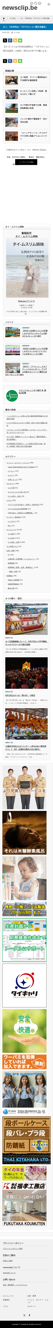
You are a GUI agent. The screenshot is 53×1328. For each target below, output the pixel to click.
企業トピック (13, 479)
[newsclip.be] (19, 7)
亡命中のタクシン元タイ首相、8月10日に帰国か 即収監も (16, 151)
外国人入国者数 (13, 580)
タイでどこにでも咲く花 (17, 492)
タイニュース (11, 530)
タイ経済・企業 (13, 542)
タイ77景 (11, 488)
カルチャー (11, 483)
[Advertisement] (26, 194)
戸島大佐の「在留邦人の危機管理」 (21, 513)
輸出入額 (11, 588)
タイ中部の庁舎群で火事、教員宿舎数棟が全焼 (33, 106)
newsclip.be (25, 1324)
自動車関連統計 (13, 584)
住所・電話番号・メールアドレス (15, 1285)
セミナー (11, 475)
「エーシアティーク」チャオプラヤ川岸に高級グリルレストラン (33, 136)
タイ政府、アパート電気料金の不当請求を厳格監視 (33, 78)
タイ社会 (17, 32)
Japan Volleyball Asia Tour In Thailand (21, 467)
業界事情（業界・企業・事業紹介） (21, 567)
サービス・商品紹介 (14, 517)
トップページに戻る (26, 162)
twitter (35, 3)
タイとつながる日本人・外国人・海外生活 (23, 504)
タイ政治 (11, 534)
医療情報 (11, 563)
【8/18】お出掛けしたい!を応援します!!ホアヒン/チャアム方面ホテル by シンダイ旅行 (35, 333)
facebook (39, 3)
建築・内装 (13, 571)
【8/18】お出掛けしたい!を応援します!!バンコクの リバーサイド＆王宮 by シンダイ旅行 (35, 351)
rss (31, 3)
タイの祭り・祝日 (14, 496)
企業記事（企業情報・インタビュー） (21, 559)
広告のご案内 (8, 1261)
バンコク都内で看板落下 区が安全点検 (33, 120)
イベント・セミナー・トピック (18, 463)
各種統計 (10, 576)
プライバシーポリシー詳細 (12, 1248)
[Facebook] (29, 1315)
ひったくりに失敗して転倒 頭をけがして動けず (33, 92)
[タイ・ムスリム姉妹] (27, 296)
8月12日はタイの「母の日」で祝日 (20, 695)
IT (8, 555)
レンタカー (12, 521)
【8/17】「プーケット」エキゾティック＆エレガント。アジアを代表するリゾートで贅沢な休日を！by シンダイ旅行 (26, 371)
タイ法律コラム (12, 546)
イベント (11, 471)
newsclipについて (9, 1273)
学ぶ (9, 525)
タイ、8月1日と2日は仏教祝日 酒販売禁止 (37, 151)
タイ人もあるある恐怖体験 (17, 509)
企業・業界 (11, 550)
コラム (9, 500)
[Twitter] (24, 1315)
